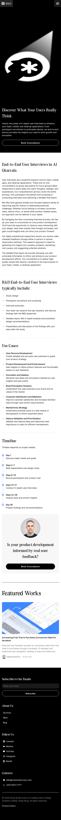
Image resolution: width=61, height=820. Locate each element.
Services (7, 712)
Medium (9, 746)
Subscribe (31, 693)
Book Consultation (30, 143)
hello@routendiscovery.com (19, 780)
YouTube (10, 751)
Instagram (10, 756)
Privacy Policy (9, 805)
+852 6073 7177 (13, 785)
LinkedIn (10, 741)
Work (5, 717)
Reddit (9, 761)
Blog (5, 722)
